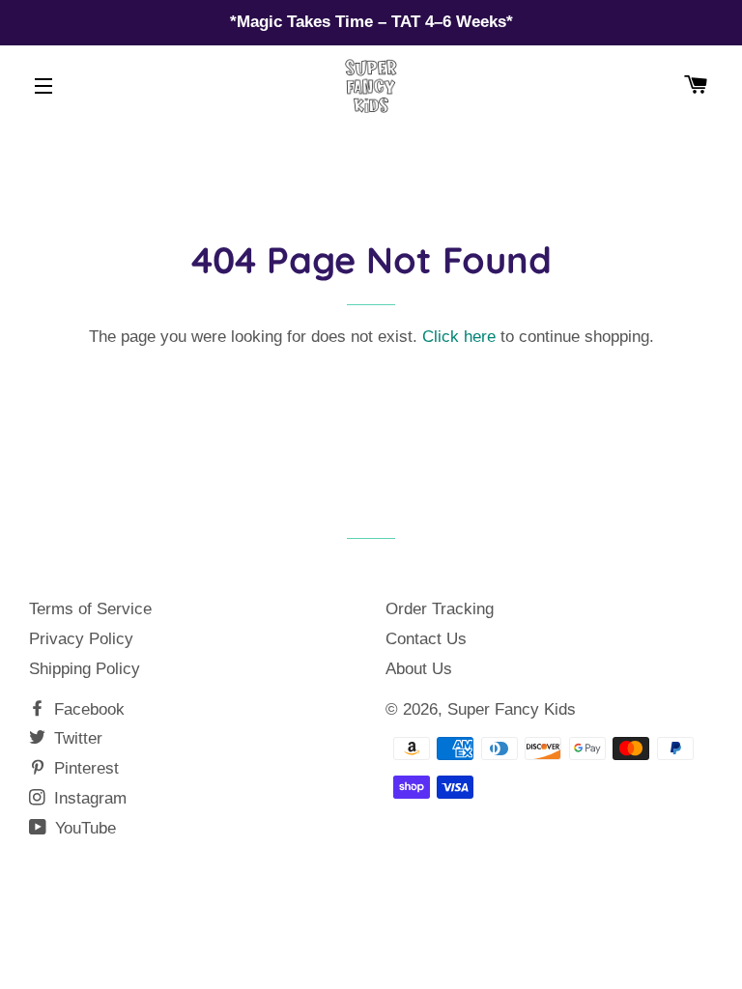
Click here (459, 336)
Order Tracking (439, 609)
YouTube (83, 828)
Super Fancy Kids (511, 709)
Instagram (88, 798)
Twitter (75, 738)
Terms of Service (90, 609)
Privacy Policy (81, 639)
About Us (418, 669)
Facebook (87, 709)
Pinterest (84, 768)
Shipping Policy (84, 669)
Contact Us (426, 639)
